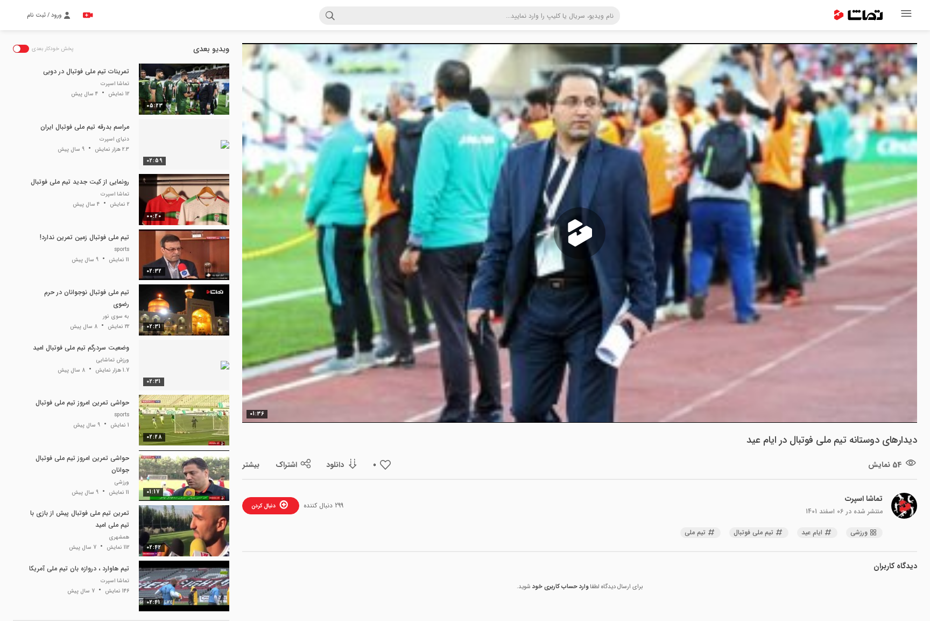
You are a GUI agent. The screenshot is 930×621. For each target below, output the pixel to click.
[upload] (87, 15)
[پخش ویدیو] (579, 233)
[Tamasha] (858, 15)
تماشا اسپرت (864, 499)
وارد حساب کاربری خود (560, 586)
